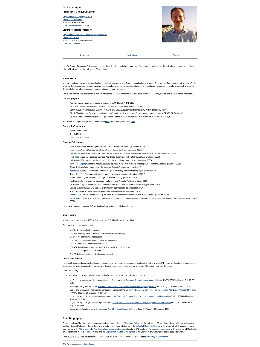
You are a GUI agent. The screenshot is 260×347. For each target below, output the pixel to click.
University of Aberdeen (72, 19)
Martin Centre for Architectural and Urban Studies (100, 329)
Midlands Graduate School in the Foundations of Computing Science (127, 286)
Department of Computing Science (77, 16)
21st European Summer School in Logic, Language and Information (141, 303)
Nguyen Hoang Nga (78, 164)
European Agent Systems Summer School (144, 280)
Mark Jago (74, 157)
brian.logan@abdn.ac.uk (78, 25)
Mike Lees (74, 150)
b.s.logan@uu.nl (75, 43)
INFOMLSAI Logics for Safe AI (101, 220)
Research (84, 55)
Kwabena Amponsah (78, 198)
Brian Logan (89, 344)
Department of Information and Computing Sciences (85, 34)
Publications (131, 55)
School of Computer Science (129, 323)
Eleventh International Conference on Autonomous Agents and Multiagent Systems (161, 290)
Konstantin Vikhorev (78, 171)
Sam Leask (75, 195)
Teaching (177, 55)
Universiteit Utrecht (71, 37)
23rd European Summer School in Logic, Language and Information (141, 296)
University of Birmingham (157, 337)
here (107, 121)
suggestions (190, 263)
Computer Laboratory (161, 329)
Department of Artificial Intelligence (120, 332)
